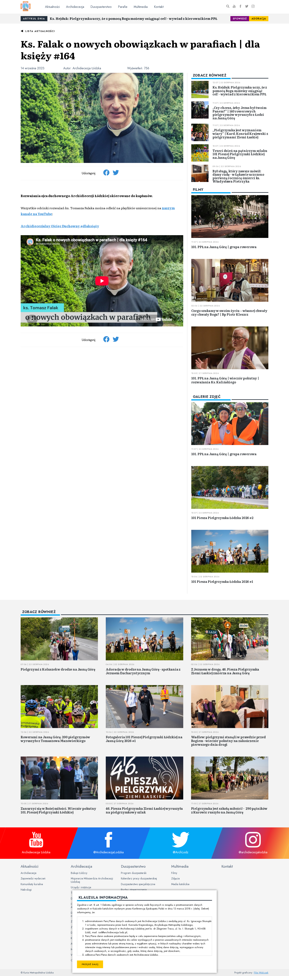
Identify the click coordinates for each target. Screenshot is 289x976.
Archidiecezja (75, 7)
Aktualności (52, 7)
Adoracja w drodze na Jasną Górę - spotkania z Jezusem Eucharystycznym (143, 671)
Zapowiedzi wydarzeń (33, 878)
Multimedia (141, 7)
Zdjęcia (175, 878)
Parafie (122, 7)
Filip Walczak (261, 972)
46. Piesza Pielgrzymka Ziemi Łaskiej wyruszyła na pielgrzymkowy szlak (144, 810)
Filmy (174, 873)
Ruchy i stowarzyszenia (134, 890)
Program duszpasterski (133, 873)
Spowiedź (240, 18)
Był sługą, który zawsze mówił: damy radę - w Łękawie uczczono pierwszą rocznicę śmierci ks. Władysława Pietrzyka (238, 176)
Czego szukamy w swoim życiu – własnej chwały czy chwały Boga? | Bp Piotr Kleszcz (229, 312)
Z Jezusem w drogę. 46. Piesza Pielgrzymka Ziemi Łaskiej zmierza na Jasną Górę (225, 671)
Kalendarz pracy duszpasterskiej (139, 878)
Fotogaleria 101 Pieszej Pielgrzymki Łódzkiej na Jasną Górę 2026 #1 (144, 739)
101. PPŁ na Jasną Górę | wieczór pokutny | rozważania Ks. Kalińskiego (225, 380)
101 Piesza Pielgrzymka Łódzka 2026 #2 (222, 517)
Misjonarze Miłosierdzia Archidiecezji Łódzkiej (92, 880)
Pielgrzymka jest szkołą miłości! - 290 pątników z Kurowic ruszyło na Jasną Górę (229, 810)
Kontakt (159, 7)
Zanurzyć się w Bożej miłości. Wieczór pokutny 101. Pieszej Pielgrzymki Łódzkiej (58, 810)
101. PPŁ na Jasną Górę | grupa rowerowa (224, 246)
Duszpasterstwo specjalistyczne (138, 884)
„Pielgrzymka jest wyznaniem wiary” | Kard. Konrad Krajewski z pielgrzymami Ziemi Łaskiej (240, 133)
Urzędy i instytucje (81, 887)
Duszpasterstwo (101, 7)
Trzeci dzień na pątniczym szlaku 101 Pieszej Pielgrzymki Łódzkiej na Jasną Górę (240, 154)
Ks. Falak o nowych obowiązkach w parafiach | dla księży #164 (140, 49)
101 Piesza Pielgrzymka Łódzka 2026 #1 (222, 581)
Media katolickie (180, 884)
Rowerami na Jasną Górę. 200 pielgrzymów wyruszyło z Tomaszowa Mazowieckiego (55, 739)
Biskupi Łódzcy (79, 873)
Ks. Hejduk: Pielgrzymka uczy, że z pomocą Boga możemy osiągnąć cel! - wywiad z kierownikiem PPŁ (133, 18)
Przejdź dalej (90, 964)
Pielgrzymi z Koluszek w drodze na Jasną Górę (58, 669)
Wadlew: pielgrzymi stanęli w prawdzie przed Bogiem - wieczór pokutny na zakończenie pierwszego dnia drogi (228, 741)
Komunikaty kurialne (32, 884)
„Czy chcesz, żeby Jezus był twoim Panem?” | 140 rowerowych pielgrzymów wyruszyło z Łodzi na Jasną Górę (240, 112)
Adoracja (258, 18)
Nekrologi (26, 890)
